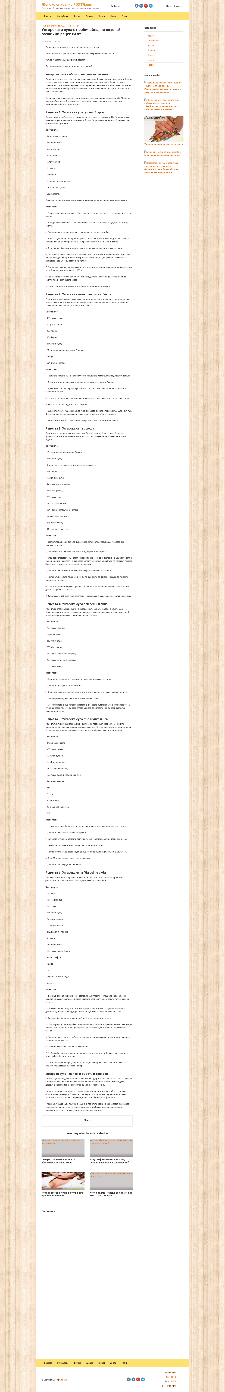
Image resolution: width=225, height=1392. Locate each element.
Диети (113, 16)
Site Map (63, 1380)
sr (168, 1386)
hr (168, 1377)
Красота (48, 16)
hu (175, 1372)
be (171, 1372)
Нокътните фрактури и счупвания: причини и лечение (62, 1194)
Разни (124, 16)
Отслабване (62, 16)
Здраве (89, 16)
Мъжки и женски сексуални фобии (162, 155)
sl (164, 1386)
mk (167, 1381)
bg (167, 1372)
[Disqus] (87, 1248)
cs (172, 1377)
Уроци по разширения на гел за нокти (163, 144)
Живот (101, 16)
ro (172, 1381)
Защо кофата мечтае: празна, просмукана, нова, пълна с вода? (109, 1161)
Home (169, 6)
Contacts (178, 6)
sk (175, 1381)
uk (175, 1386)
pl (175, 1377)
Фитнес (77, 16)
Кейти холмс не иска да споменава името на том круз (111, 1194)
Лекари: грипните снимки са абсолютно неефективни (58, 1161)
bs (171, 1386)
